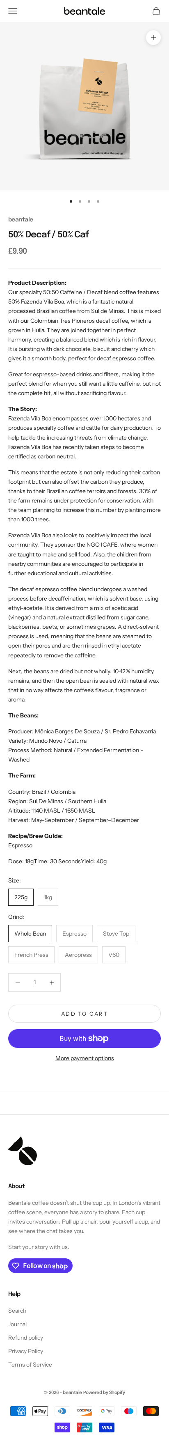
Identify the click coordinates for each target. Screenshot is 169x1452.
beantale (20, 220)
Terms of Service (30, 1364)
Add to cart (84, 1013)
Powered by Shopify (104, 1392)
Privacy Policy (25, 1351)
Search (17, 1310)
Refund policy (25, 1337)
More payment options (84, 1058)
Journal (17, 1324)
